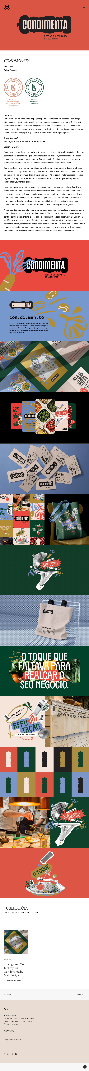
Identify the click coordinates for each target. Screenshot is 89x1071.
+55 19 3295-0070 (12, 1024)
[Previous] (7, 922)
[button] (84, 7)
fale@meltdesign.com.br (12, 1040)
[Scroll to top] (85, 1067)
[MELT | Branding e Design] (7, 7)
